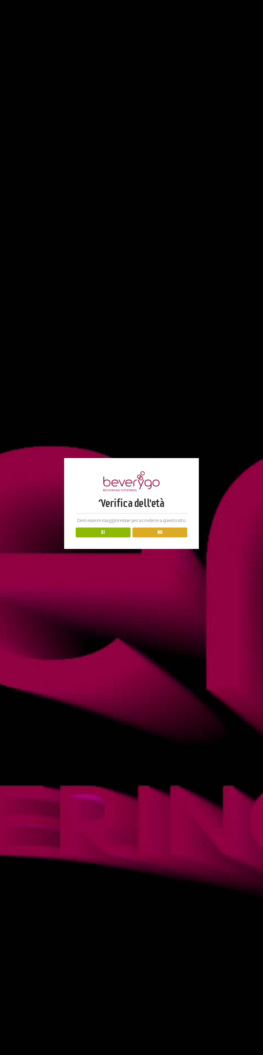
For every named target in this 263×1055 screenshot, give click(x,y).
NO (160, 532)
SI (103, 532)
